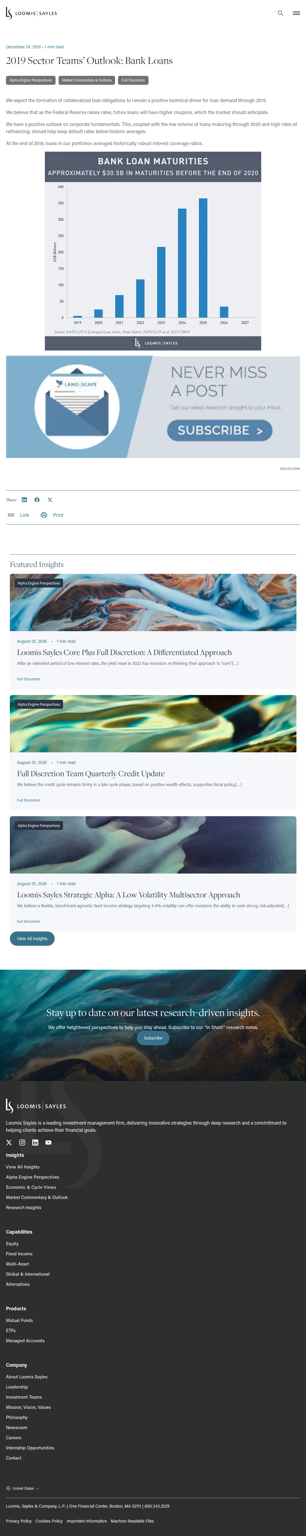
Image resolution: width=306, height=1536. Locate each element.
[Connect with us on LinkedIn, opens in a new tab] (35, 1143)
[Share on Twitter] (50, 499)
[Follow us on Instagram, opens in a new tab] (22, 1143)
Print (58, 515)
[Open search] (280, 13)
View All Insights (32, 938)
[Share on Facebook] (37, 499)
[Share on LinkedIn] (24, 499)
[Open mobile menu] (296, 13)
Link (24, 515)
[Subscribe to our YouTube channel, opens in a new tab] (48, 1143)
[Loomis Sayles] (31, 13)
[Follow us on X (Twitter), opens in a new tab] (9, 1143)
